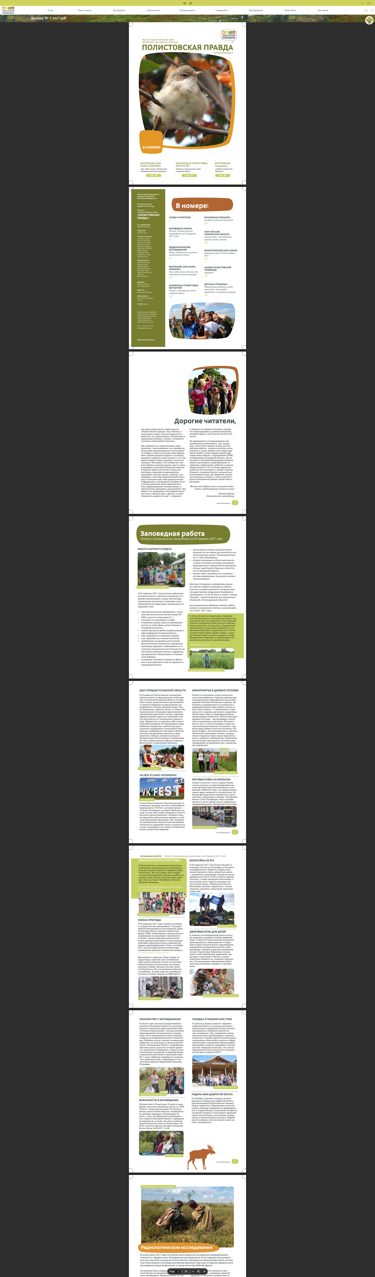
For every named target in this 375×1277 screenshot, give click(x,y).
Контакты (323, 10)
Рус (366, 10)
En (372, 10)
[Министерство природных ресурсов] (369, 20)
